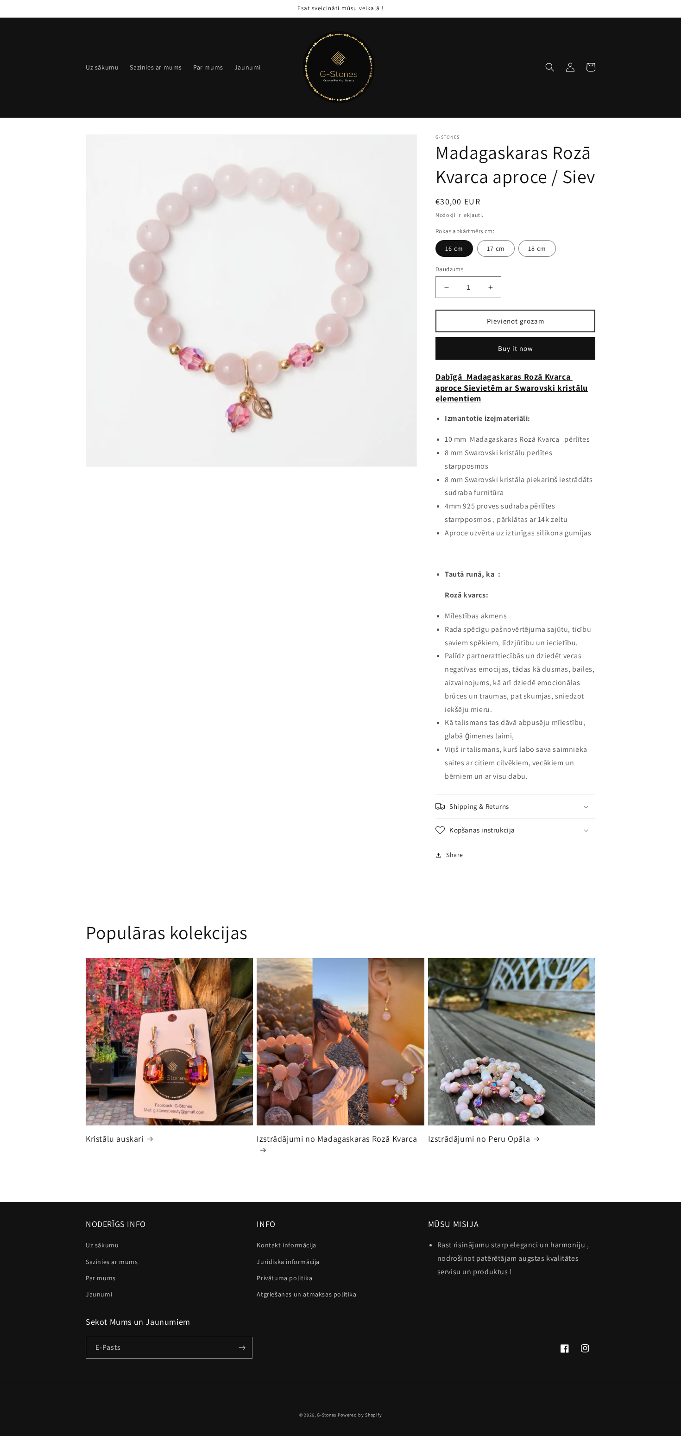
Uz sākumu (102, 1245)
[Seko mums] (242, 1348)
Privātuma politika (284, 1278)
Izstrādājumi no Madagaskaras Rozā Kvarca (337, 1138)
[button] (550, 67)
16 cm (454, 248)
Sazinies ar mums (112, 1262)
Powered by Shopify (360, 1415)
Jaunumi (99, 1294)
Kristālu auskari (115, 1138)
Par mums (101, 1278)
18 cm (537, 248)
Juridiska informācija (288, 1262)
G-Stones (326, 1415)
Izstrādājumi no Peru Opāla (479, 1138)
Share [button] (454, 855)
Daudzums (449, 269)
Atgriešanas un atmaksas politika (306, 1294)
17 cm (496, 248)
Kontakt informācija (286, 1245)
